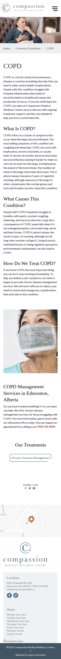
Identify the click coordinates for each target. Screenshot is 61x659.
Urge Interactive (37, 654)
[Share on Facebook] (25, 488)
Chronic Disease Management (30, 457)
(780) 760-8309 (45, 426)
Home (6, 48)
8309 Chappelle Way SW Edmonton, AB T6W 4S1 (19, 585)
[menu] (55, 9)
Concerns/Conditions (28, 48)
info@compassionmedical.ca (21, 589)
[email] (34, 488)
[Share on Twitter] (29, 488)
